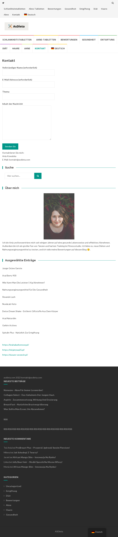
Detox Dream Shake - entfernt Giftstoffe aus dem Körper (30, 311)
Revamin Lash (8, 297)
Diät (96, 8)
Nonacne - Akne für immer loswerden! (23, 390)
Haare (104, 8)
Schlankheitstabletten (14, 8)
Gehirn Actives (9, 325)
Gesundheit (70, 8)
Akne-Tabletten (36, 8)
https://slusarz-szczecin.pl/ (15, 354)
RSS (6, 419)
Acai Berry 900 (9, 275)
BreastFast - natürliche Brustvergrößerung (26, 404)
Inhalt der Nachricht (12, 103)
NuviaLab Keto (9, 304)
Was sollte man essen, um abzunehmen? (24, 409)
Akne (6, 14)
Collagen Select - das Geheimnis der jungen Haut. (29, 395)
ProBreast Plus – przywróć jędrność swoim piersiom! (43, 447)
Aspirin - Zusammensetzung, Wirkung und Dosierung (30, 399)
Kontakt (16, 14)
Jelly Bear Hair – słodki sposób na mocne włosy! (37, 462)
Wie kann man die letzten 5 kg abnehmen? (23, 282)
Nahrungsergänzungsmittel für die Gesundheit (25, 289)
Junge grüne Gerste (12, 268)
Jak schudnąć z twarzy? (26, 452)
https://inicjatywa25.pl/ (13, 350)
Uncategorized (13, 486)
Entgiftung (85, 8)
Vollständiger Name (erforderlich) (19, 67)
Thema (5, 91)
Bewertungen (54, 8)
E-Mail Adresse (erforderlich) (17, 79)
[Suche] (37, 176)
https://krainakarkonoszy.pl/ (15, 344)
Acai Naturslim (9, 318)
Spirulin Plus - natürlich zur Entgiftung (20, 332)
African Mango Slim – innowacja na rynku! (34, 457)
